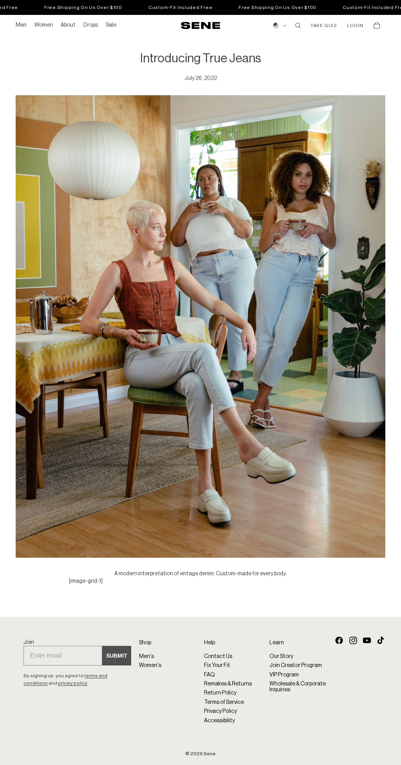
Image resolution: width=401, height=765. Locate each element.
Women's (150, 665)
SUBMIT (116, 656)
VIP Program (284, 675)
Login (355, 25)
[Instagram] (353, 640)
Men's (146, 656)
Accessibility (219, 720)
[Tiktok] (380, 640)
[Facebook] (339, 640)
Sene (210, 753)
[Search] (298, 25)
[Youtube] (367, 640)
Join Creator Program (295, 665)
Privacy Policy (220, 711)
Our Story (281, 656)
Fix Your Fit (217, 665)
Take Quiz (324, 25)
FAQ (209, 675)
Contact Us (218, 656)
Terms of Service (224, 702)
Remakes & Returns (228, 684)
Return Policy (220, 693)
